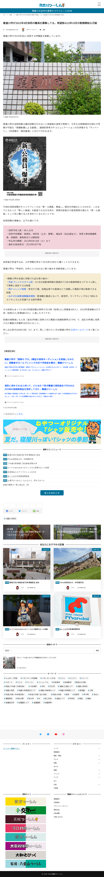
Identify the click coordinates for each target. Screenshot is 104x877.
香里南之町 (10, 702)
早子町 (86, 694)
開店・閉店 (57, 755)
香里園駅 (37, 702)
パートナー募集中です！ (11, 748)
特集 (55, 763)
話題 (44, 30)
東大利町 (20, 698)
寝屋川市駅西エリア (67, 690)
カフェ (62, 678)
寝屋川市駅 (10, 690)
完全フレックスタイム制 (21, 281)
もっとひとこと (52, 492)
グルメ (56, 759)
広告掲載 (57, 813)
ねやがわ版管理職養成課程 (22, 295)
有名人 (96, 694)
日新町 (76, 694)
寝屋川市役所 (11, 518)
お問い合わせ (58, 817)
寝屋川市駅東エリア (47, 690)
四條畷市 (68, 682)
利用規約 (57, 802)
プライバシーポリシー (61, 806)
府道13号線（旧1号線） (39, 694)
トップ (56, 748)
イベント (57, 774)
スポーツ (9, 682)
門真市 (71, 698)
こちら (19, 413)
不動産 (56, 788)
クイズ (56, 777)
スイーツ (84, 678)
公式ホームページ (79, 329)
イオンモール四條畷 (29, 678)
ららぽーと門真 (11, 678)
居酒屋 (82, 690)
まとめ (56, 766)
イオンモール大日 (48, 678)
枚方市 (31, 698)
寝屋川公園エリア (66, 686)
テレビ (19, 682)
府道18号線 (57, 694)
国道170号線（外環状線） (15, 686)
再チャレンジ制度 (17, 288)
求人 (55, 781)
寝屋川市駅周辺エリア (27, 690)
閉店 (81, 698)
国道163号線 (81, 682)
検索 (97, 650)
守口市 (52, 686)
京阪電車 (56, 682)
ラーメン (30, 682)
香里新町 (48, 702)
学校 (43, 686)
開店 (89, 698)
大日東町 (33, 686)
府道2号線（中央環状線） (15, 694)
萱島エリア (60, 698)
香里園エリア (24, 702)
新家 (67, 694)
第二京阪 (48, 698)
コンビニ (73, 678)
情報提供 (57, 752)
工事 (91, 690)
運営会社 (57, 810)
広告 (55, 784)
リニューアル (43, 682)
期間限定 (9, 698)
